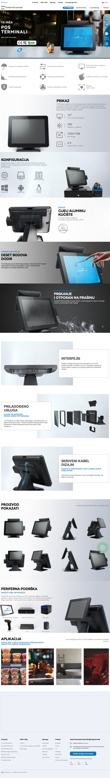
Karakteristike (81, 7)
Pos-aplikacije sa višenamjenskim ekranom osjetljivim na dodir (68, 774)
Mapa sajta (13, 774)
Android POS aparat (23, 774)
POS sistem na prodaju (47, 774)
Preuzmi (106, 7)
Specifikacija (94, 7)
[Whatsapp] (103, 548)
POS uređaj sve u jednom (35, 774)
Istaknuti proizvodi (5, 774)
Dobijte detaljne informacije (83, 754)
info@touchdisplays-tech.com (80, 743)
